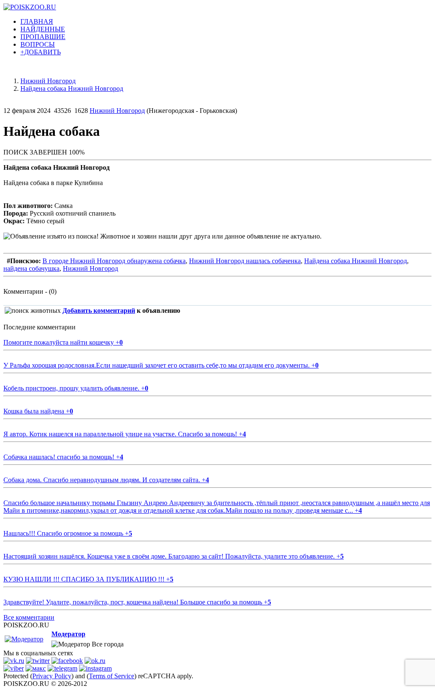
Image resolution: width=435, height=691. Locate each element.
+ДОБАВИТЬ (40, 52)
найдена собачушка (31, 268)
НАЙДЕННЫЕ (42, 29)
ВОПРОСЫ (37, 44)
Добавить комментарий (98, 310)
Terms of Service (111, 676)
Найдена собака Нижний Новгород (355, 260)
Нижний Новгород (117, 110)
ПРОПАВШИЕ (42, 36)
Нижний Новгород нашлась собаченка (245, 260)
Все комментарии (28, 617)
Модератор (68, 634)
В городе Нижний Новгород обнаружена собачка (114, 260)
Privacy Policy (51, 676)
